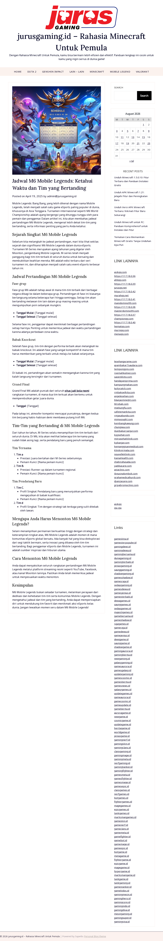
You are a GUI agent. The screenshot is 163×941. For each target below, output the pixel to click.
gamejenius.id (122, 635)
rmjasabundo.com (124, 415)
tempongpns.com (124, 369)
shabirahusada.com (125, 461)
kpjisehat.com (122, 434)
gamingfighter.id (123, 770)
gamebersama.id (123, 616)
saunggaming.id (123, 569)
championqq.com (123, 318)
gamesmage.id (122, 782)
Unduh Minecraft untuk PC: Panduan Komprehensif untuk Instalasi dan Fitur (131, 225)
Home (18, 71)
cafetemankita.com (125, 411)
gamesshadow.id (123, 577)
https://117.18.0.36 (124, 276)
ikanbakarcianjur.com (126, 430)
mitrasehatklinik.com (126, 438)
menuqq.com (121, 334)
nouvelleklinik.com (124, 454)
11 (122, 137)
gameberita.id (122, 708)
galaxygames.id (122, 689)
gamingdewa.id (122, 550)
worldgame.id (122, 732)
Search (118, 87)
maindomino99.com (125, 303)
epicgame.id (121, 863)
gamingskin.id (122, 743)
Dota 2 (31, 71)
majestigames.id (123, 612)
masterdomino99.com (126, 310)
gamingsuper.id (122, 917)
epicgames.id (121, 809)
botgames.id (121, 797)
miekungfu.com (122, 407)
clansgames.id (122, 790)
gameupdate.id (122, 705)
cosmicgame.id (122, 720)
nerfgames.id (121, 794)
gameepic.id (121, 848)
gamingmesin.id (123, 894)
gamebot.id (120, 840)
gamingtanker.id (123, 766)
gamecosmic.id (122, 701)
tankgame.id (121, 879)
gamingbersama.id (124, 554)
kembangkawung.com (126, 423)
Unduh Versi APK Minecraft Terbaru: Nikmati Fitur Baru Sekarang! (129, 211)
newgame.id (121, 716)
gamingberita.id (123, 654)
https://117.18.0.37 (124, 314)
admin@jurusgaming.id (61, 196)
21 (138, 143)
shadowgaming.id (124, 573)
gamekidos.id (121, 890)
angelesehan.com (124, 396)
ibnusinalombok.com (126, 473)
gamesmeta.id (122, 774)
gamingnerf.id (122, 739)
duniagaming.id (122, 558)
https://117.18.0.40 (124, 322)
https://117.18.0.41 (124, 299)
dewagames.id (122, 600)
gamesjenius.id (122, 592)
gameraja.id (120, 627)
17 (116, 143)
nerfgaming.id (122, 763)
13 (132, 137)
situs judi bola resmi (77, 390)
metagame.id (121, 855)
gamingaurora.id (123, 650)
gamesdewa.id (122, 589)
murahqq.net (121, 295)
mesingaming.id (123, 913)
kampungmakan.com (126, 384)
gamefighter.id (122, 836)
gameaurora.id (122, 697)
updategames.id (123, 693)
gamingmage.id (122, 755)
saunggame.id (122, 643)
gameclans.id (121, 828)
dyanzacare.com (123, 481)
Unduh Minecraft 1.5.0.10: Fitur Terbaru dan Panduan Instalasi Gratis (131, 181)
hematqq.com (122, 326)
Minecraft (97, 71)
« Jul (131, 160)
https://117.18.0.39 (124, 283)
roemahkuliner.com (125, 373)
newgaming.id (122, 658)
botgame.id (120, 851)
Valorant (142, 71)
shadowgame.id (123, 646)
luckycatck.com (122, 388)
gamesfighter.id (123, 778)
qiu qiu (117, 507)
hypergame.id (122, 871)
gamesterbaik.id (123, 596)
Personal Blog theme (95, 936)
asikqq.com (120, 272)
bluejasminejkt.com (125, 399)
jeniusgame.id (122, 735)
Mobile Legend (120, 71)
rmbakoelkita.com (124, 392)
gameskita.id (121, 538)
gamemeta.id (121, 832)
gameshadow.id (122, 620)
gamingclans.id (122, 747)
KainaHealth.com (123, 458)
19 (127, 143)
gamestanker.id (122, 886)
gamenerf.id (121, 824)
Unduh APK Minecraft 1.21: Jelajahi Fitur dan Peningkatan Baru (131, 196)
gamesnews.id (122, 685)
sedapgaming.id (123, 585)
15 (143, 137)
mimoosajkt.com (123, 419)
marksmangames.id (125, 817)
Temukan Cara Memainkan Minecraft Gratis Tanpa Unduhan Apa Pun (132, 240)
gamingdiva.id (122, 909)
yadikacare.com (123, 465)
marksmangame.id (124, 875)
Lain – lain (77, 71)
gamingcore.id (122, 902)
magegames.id (122, 805)
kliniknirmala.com (124, 450)
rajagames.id (121, 623)
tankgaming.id (122, 882)
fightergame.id (122, 859)
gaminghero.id (122, 898)
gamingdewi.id (122, 546)
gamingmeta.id (122, 759)
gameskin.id (121, 821)
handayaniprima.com (126, 380)
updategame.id (122, 724)
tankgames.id (121, 813)
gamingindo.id (122, 906)
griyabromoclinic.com (126, 485)
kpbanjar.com (121, 442)
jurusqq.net (120, 287)
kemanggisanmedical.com (128, 446)
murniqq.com (121, 330)
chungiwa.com (122, 427)
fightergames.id (123, 801)
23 (148, 143)
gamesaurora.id (123, 666)
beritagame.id (122, 728)
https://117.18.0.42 (124, 291)
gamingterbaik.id (124, 561)
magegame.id (121, 867)
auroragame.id (122, 712)
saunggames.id (122, 604)
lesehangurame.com (125, 361)
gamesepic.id (121, 786)
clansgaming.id (122, 751)
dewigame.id (121, 639)
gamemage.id (121, 844)
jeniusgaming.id (123, 565)
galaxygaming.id (123, 662)
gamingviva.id (122, 921)
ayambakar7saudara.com (128, 365)
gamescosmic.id (123, 677)
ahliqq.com (120, 279)
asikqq (117, 504)
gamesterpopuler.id (125, 542)
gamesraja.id (121, 581)
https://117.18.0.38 (124, 307)
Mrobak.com (121, 403)
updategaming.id (123, 674)
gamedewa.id (121, 631)
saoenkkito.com (123, 376)
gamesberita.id (122, 681)
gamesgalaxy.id (122, 670)
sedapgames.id (122, 608)
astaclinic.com (122, 469)
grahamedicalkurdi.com (127, 477)
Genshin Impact (53, 71)
